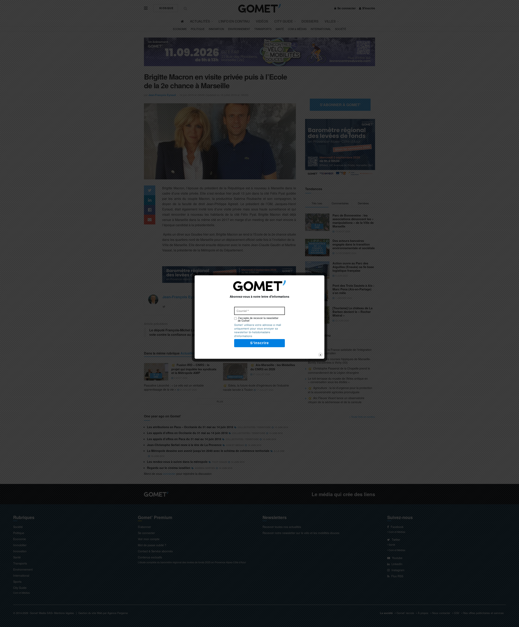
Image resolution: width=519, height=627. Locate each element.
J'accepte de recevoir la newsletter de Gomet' (258, 319)
